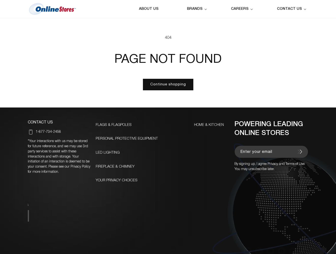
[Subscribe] (300, 151)
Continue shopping (168, 84)
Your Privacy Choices (116, 180)
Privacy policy (136, 251)
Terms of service (163, 251)
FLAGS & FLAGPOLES (114, 125)
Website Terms (191, 251)
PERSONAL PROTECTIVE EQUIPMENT (127, 138)
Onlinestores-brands (68, 251)
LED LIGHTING (108, 152)
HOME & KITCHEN (209, 125)
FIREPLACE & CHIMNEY (115, 166)
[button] (198, 9)
